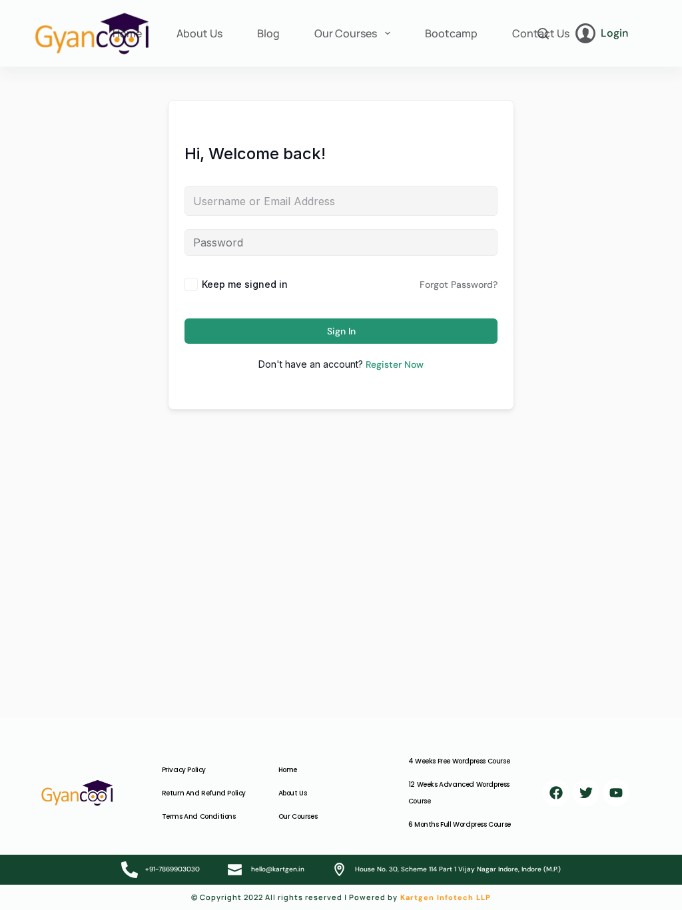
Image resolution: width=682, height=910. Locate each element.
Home (127, 33)
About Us (199, 33)
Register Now (395, 364)
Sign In (341, 331)
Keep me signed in (245, 284)
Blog (268, 33)
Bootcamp (451, 33)
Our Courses (345, 33)
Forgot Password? (459, 284)
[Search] (543, 33)
